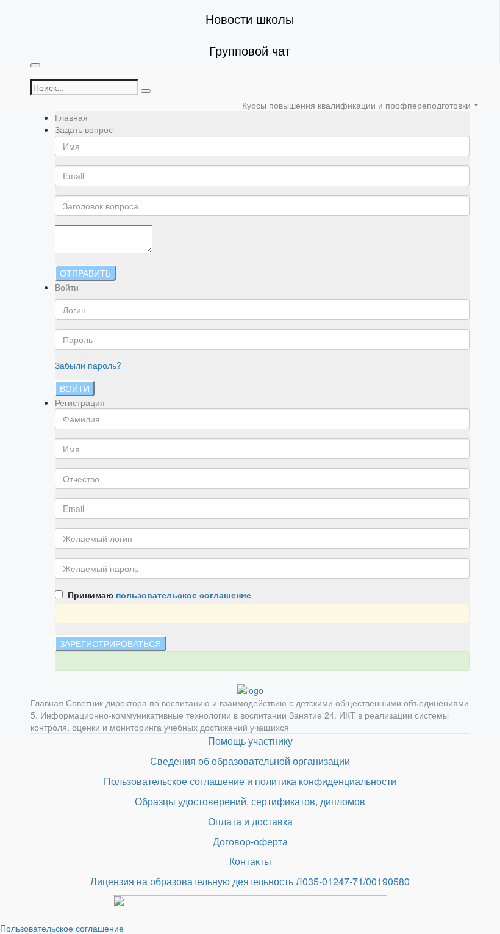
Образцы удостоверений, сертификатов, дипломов (250, 801)
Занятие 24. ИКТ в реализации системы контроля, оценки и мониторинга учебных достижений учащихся (239, 721)
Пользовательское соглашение (62, 928)
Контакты (250, 861)
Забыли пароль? (88, 365)
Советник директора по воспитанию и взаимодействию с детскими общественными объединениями (267, 703)
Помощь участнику (250, 741)
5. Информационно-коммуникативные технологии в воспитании (159, 715)
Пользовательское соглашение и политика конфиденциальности (250, 781)
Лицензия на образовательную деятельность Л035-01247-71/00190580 (250, 881)
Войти (75, 388)
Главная (71, 117)
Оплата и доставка (250, 821)
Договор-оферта (250, 841)
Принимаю (157, 594)
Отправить (85, 273)
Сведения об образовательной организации (250, 761)
